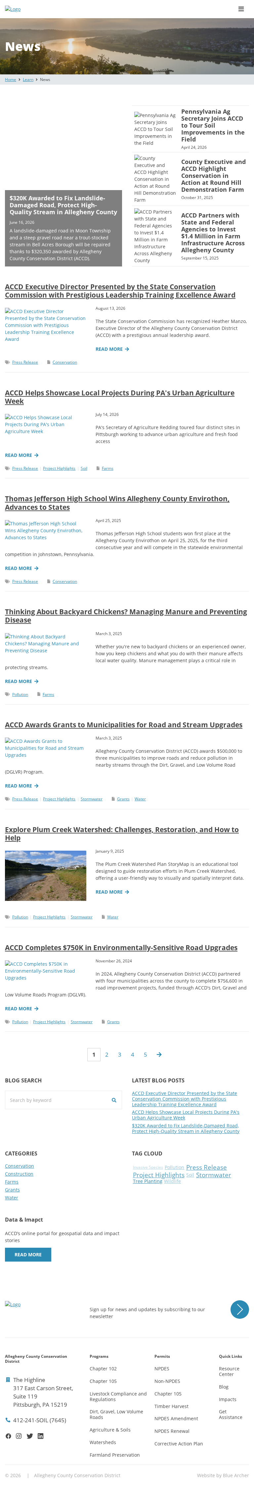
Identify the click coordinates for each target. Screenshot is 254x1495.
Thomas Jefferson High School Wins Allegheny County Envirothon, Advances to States (117, 502)
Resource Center (229, 1371)
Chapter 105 (103, 1381)
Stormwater (92, 798)
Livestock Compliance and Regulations (118, 1396)
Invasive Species (148, 1167)
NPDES (161, 1368)
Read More (28, 1254)
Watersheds (103, 1442)
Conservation (65, 362)
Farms (107, 468)
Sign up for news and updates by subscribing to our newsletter (147, 1312)
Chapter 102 (103, 1368)
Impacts (227, 1399)
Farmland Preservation (115, 1455)
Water (140, 798)
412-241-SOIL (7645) (39, 1420)
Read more (109, 349)
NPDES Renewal (172, 1431)
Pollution (20, 694)
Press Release (25, 362)
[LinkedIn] (40, 1436)
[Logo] (39, 9)
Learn (28, 79)
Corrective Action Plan (178, 1443)
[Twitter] (29, 1436)
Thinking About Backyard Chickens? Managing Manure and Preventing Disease (126, 616)
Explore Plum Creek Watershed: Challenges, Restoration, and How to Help (122, 833)
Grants (123, 798)
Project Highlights (59, 468)
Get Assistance (230, 1414)
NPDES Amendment (176, 1418)
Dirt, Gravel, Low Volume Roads (116, 1414)
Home (10, 79)
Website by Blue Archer (223, 1475)
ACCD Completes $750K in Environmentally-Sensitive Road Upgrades (121, 947)
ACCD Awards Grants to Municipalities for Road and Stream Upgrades (123, 724)
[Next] (159, 1054)
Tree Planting (147, 1181)
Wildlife (172, 1181)
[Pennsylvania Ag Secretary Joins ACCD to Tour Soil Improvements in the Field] (190, 129)
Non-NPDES (167, 1381)
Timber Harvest (171, 1406)
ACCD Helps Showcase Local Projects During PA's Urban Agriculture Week (119, 397)
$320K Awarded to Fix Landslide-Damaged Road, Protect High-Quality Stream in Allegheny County (185, 1128)
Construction (19, 1174)
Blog (224, 1387)
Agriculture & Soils (110, 1430)
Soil (84, 468)
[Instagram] (19, 1436)
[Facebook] (8, 1436)
